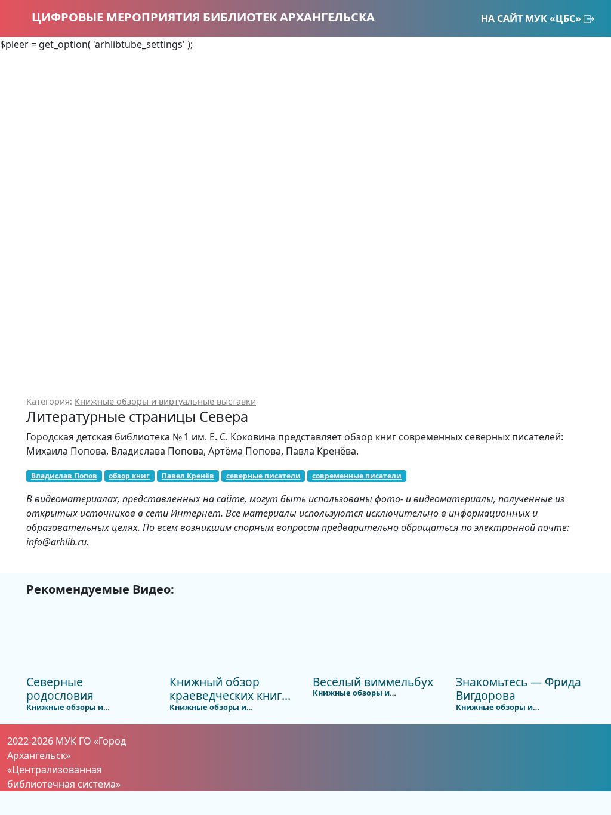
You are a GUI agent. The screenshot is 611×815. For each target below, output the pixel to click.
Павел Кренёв (188, 476)
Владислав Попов (64, 476)
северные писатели (263, 476)
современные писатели (357, 476)
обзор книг (129, 476)
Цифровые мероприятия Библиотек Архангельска (202, 17)
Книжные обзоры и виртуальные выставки (165, 401)
